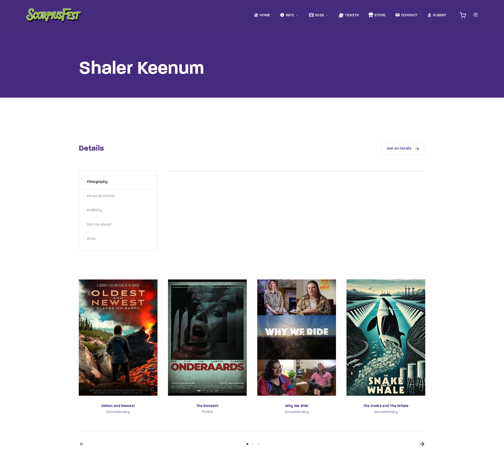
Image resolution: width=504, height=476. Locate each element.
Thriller (207, 412)
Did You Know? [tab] (99, 225)
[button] (82, 444)
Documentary (118, 412)
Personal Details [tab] (101, 196)
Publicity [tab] (94, 210)
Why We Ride (296, 406)
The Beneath (207, 406)
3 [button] (258, 444)
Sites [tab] (91, 239)
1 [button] (247, 444)
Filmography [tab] (97, 182)
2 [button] (253, 444)
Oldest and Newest (118, 406)
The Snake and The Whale (385, 406)
